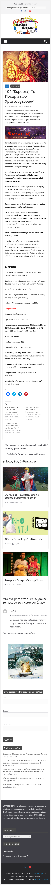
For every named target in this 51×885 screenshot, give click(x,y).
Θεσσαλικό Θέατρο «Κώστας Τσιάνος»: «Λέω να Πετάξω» (25, 754)
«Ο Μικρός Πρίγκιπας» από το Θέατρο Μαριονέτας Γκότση (22, 496)
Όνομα (6, 711)
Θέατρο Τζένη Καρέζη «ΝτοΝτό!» (23, 539)
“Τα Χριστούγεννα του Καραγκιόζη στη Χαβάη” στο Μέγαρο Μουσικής (26, 447)
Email (5, 697)
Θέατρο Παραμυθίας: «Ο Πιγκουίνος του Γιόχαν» (25, 9)
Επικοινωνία (8, 851)
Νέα (7, 86)
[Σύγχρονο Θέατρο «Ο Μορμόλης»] (25, 554)
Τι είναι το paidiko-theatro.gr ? (15, 856)
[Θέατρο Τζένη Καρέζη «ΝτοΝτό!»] (25, 513)
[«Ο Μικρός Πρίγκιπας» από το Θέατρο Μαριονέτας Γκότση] (25, 468)
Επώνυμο (7, 724)
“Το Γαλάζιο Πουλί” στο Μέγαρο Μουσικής (26, 454)
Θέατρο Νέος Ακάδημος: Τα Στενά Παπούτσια (21, 784)
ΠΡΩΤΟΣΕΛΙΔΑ (15, 86)
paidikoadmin (27, 106)
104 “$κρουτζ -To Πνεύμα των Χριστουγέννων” (11, 409)
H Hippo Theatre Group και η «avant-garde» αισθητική (13, 425)
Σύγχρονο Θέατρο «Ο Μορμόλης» (24, 580)
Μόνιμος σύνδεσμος (40, 615)
